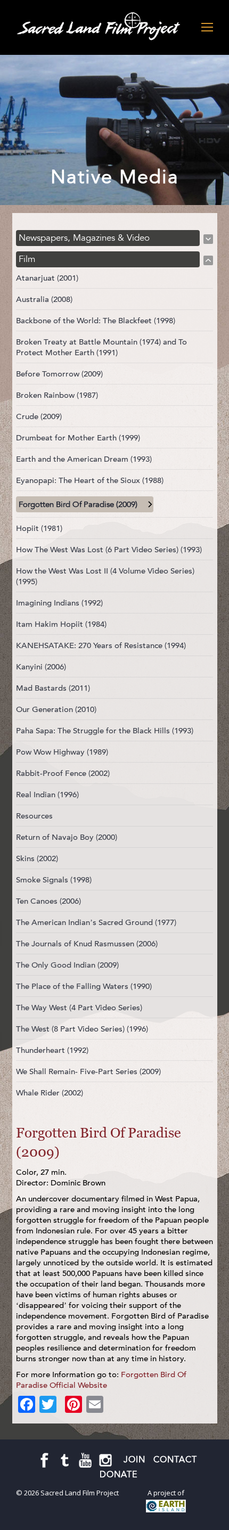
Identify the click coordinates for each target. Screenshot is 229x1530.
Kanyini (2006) (41, 666)
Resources (34, 816)
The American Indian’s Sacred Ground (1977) (96, 922)
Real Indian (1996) (47, 794)
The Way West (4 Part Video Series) (79, 1007)
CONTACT (175, 1459)
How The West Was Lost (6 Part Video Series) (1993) (109, 549)
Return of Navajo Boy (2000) (66, 837)
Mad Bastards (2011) (53, 688)
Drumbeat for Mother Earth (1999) (78, 437)
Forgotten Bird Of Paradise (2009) (78, 504)
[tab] (114, 238)
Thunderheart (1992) (52, 1050)
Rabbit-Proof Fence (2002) (63, 773)
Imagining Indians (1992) (59, 603)
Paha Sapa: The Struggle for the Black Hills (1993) (104, 730)
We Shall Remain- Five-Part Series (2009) (88, 1071)
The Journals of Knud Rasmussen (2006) (87, 943)
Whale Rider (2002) (49, 1092)
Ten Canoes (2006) (48, 901)
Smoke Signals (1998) (54, 879)
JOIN (134, 1459)
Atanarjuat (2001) (47, 278)
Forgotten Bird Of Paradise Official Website (101, 1379)
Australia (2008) (44, 299)
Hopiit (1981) (39, 528)
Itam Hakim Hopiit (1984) (61, 624)
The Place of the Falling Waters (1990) (84, 986)
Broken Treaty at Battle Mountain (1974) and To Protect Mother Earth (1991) (101, 347)
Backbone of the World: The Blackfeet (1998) (95, 320)
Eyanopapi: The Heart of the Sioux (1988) (89, 480)
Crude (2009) (39, 416)
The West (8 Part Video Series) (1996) (82, 1029)
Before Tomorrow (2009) (59, 374)
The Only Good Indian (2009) (67, 965)
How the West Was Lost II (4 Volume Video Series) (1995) (105, 576)
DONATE (118, 1474)
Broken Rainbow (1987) (57, 395)
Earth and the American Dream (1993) (84, 459)
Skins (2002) (37, 858)
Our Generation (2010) (56, 709)
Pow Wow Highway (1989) (62, 752)
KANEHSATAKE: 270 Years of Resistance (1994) (101, 645)
